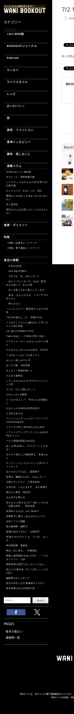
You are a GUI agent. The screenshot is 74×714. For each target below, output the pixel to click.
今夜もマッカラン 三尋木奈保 (22, 481)
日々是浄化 (12, 204)
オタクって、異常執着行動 (20, 176)
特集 (7, 237)
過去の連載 (11, 260)
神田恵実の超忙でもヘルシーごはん (25, 564)
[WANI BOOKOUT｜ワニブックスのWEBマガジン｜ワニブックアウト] (25, 11)
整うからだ (13, 303)
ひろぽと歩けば (14, 413)
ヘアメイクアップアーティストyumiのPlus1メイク (27, 434)
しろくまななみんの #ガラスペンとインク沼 (27, 382)
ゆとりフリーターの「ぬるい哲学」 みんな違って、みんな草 (27, 283)
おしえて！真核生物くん (19, 370)
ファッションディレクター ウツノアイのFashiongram (27, 420)
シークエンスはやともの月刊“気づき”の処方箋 (27, 183)
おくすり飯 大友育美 (18, 365)
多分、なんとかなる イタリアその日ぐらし (27, 296)
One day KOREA (16, 271)
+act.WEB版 (14, 34)
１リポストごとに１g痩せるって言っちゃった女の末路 (27, 324)
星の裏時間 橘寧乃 (17, 526)
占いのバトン (14, 106)
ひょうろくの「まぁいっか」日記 (24, 190)
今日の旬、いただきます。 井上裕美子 (27, 487)
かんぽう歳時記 (14, 375)
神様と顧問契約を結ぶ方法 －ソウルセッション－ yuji (27, 557)
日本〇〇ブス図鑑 (15, 521)
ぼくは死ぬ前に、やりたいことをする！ (27, 447)
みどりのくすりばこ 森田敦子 (22, 471)
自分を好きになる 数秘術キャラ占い (25, 583)
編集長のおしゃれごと (18, 578)
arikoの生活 (13, 265)
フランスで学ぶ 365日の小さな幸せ (25, 427)
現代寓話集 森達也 (17, 545)
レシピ (10, 94)
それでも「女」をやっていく (22, 276)
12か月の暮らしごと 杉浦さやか (24, 317)
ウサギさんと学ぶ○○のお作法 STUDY (27, 349)
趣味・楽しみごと (17, 154)
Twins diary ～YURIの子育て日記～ (26, 336)
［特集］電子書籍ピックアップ (22, 248)
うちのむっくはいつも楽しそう (22, 355)
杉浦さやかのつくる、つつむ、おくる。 (27, 538)
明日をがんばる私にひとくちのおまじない (27, 211)
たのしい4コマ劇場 (16, 394)
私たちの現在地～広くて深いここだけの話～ (27, 571)
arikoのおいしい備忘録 (18, 171)
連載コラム (13, 166)
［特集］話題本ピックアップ (21, 242)
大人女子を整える (15, 497)
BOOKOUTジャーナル (20, 46)
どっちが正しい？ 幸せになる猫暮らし (27, 401)
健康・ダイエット (16, 225)
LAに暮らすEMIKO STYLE (20, 331)
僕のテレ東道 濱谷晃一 (19, 492)
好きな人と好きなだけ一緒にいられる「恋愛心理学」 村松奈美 (27, 504)
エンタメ (11, 70)
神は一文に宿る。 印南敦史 (22, 550)
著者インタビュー (17, 142)
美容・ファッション (19, 130)
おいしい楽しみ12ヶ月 (18, 360)
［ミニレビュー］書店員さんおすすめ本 (27, 310)
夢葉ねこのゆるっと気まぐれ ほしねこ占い (27, 197)
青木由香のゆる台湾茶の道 (20, 588)
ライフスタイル (16, 82)
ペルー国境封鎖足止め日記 (20, 440)
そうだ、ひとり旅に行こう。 (21, 389)
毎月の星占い (14, 631)
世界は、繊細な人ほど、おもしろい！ (26, 476)
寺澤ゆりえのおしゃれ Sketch (22, 511)
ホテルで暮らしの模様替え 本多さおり (27, 456)
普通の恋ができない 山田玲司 (22, 531)
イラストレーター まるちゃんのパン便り (27, 343)
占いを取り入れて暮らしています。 (26, 289)
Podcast (11, 58)
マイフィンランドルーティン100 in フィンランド (27, 464)
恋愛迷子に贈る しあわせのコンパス (25, 516)
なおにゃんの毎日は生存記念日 (22, 408)
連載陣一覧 (13, 637)
